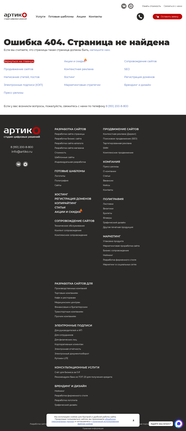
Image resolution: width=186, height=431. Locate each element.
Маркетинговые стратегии (82, 85)
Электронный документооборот (72, 353)
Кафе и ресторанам (65, 297)
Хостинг (69, 77)
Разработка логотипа (66, 400)
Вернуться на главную (19, 61)
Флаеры (107, 218)
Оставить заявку (169, 16)
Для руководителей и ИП (68, 330)
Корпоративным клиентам (69, 344)
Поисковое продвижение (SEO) (120, 138)
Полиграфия (61, 180)
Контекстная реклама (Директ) (119, 134)
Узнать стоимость (151, 6)
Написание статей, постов (22, 77)
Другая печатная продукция (118, 227)
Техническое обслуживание (70, 225)
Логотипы (60, 176)
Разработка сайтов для (74, 283)
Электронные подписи (73, 325)
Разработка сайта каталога (69, 143)
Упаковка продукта (113, 241)
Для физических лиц (66, 339)
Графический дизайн (114, 222)
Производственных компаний (71, 288)
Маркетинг (112, 236)
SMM (105, 148)
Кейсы (106, 185)
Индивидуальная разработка (70, 162)
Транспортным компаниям (69, 311)
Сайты (58, 185)
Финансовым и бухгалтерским (71, 307)
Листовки (108, 204)
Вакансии (108, 180)
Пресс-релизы (13, 92)
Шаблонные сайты (64, 157)
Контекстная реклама (79, 69)
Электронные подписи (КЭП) (23, 85)
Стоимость (60, 152)
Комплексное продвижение (118, 152)
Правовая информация (93, 428)
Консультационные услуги (77, 367)
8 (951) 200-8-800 (117, 106)
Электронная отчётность (68, 349)
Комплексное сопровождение (71, 235)
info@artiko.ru (21, 151)
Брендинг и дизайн (137, 85)
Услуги (40, 16)
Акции (81, 16)
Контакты (95, 16)
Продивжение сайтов (18, 69)
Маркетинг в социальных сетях (119, 264)
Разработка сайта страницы (70, 134)
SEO (127, 69)
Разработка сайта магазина (69, 148)
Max (130, 6)
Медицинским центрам (67, 302)
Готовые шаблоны (61, 16)
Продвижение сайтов (121, 129)
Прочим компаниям (65, 316)
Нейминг (108, 255)
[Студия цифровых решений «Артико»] (15, 19)
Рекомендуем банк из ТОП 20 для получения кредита (83, 377)
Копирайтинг (66, 203)
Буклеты (107, 213)
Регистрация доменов (139, 77)
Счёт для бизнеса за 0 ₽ (67, 372)
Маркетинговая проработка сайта (121, 246)
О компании (109, 171)
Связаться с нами (173, 6)
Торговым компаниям (66, 293)
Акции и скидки (74, 61)
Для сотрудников (64, 335)
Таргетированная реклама (117, 143)
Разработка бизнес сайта (68, 138)
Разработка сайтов (70, 129)
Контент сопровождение (68, 230)
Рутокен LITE (61, 358)
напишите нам (100, 50)
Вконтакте (123, 6)
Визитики (108, 208)
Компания (111, 161)
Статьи (60, 207)
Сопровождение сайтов (140, 61)
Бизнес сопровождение (116, 250)
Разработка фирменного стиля (119, 260)
